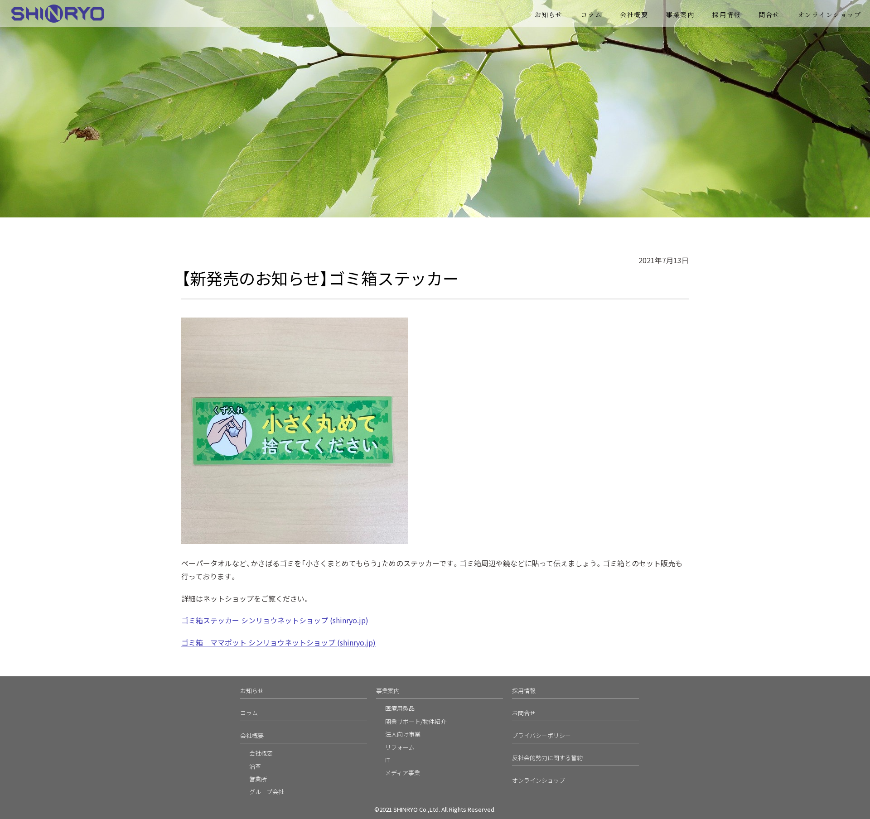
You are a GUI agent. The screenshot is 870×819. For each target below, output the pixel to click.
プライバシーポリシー (541, 735)
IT (387, 760)
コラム (591, 14)
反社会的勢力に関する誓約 (547, 757)
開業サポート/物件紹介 (415, 721)
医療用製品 (400, 708)
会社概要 (634, 14)
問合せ (769, 14)
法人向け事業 (402, 734)
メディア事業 (402, 772)
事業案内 (388, 690)
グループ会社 (266, 791)
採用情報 (726, 14)
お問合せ (524, 712)
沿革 (255, 766)
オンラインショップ (829, 14)
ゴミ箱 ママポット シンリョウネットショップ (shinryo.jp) (278, 642)
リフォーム (400, 747)
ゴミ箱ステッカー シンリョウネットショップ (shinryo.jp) (274, 620)
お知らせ (549, 14)
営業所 (258, 779)
